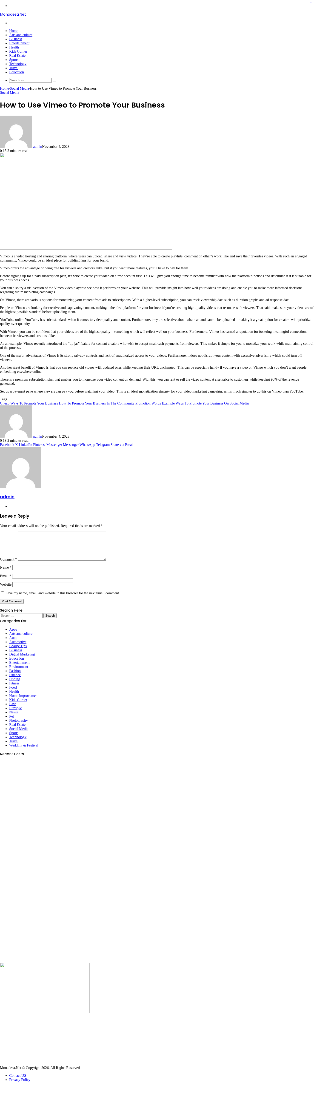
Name (5, 567)
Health (14, 47)
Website (5, 584)
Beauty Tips (18, 646)
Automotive (17, 642)
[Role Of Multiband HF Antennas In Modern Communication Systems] (45, 858)
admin (37, 146)
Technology (17, 64)
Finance (15, 675)
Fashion (15, 671)
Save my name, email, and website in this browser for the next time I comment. (63, 593)
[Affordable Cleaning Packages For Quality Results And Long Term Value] (45, 806)
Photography (18, 720)
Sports (13, 60)
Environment (18, 667)
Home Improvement (23, 696)
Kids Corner (18, 51)
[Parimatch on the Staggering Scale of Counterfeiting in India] (45, 1012)
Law (12, 704)
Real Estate (17, 55)
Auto (13, 638)
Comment (8, 559)
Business (15, 39)
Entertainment (19, 43)
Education (16, 72)
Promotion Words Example (155, 403)
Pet (11, 716)
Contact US (17, 1075)
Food (13, 687)
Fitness (14, 683)
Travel (13, 68)
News (13, 712)
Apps (13, 629)
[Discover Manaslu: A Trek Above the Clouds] (45, 1064)
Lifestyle (15, 708)
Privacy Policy (19, 1080)
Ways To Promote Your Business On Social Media (212, 403)
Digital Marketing (22, 654)
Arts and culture (20, 35)
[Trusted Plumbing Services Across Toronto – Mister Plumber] (45, 961)
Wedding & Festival (23, 745)
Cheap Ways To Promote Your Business (29, 403)
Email (5, 576)
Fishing (14, 679)
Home (13, 31)
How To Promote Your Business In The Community (96, 403)
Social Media (19, 88)
